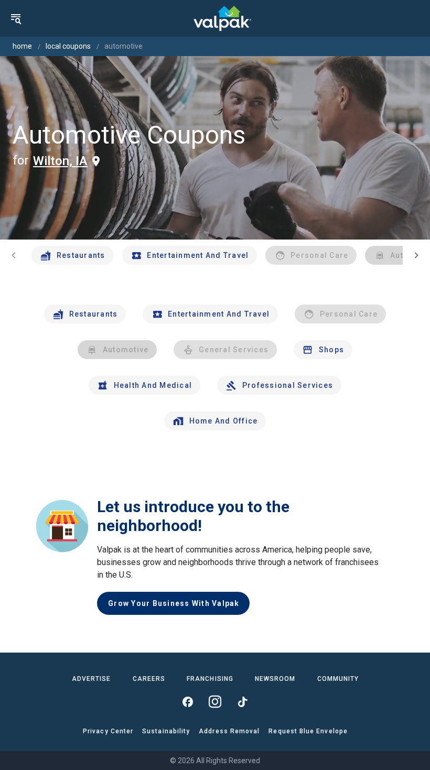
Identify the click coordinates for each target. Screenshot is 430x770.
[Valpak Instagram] (215, 701)
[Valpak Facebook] (187, 701)
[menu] (15, 18)
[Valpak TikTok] (242, 701)
